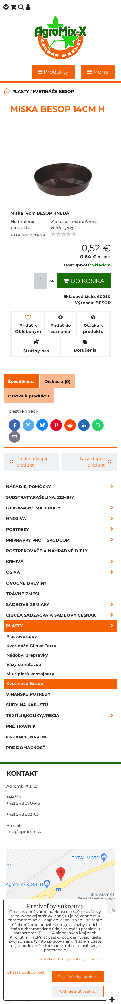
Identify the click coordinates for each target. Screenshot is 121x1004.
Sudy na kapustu (27, 704)
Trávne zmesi (22, 593)
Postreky (17, 529)
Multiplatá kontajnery (30, 673)
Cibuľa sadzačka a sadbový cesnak (51, 615)
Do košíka (86, 281)
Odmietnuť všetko (78, 991)
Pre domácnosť (25, 747)
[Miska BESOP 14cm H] (60, 162)
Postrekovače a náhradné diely (47, 550)
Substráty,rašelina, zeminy (40, 497)
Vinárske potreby (28, 694)
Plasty (14, 625)
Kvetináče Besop (24, 683)
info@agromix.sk (23, 831)
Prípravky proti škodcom (38, 540)
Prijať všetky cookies (77, 976)
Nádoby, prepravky (27, 655)
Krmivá (15, 561)
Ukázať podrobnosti (26, 972)
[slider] (63, 233)
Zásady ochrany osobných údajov (71, 959)
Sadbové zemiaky (27, 604)
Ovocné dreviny (26, 583)
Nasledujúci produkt (92, 461)
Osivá (13, 572)
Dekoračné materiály (33, 508)
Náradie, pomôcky (28, 486)
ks (51, 280)
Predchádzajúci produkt (32, 461)
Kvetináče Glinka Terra (31, 645)
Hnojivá (16, 518)
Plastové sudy (21, 636)
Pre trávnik (20, 726)
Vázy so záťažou (23, 664)
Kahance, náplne (27, 737)
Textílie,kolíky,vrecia (32, 715)
